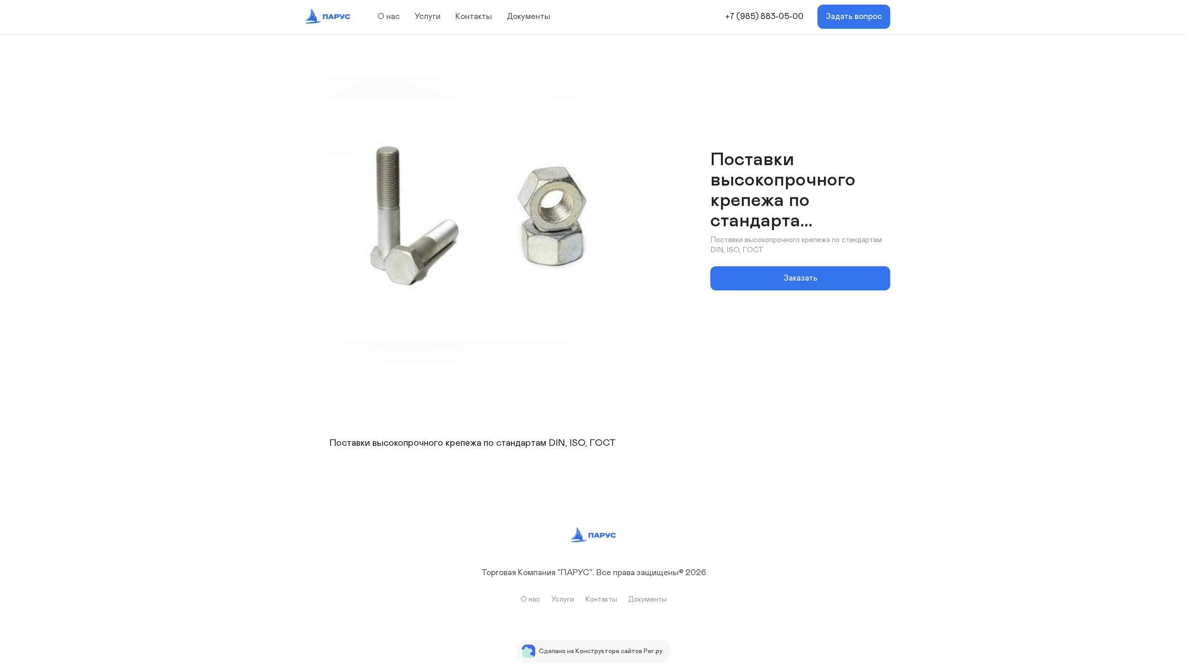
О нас (388, 17)
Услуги (427, 17)
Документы (528, 17)
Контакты (473, 17)
